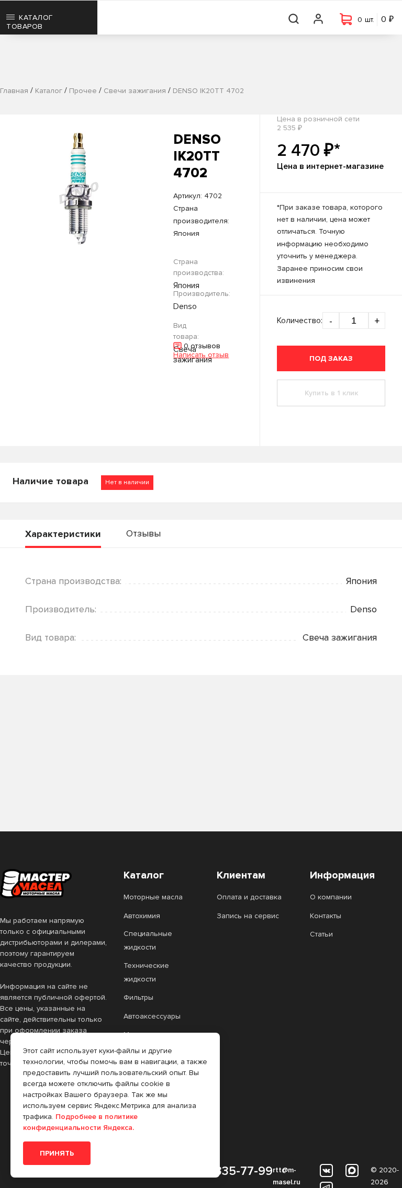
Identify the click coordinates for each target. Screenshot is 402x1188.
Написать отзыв (201, 354)
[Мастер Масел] (53, 883)
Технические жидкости (146, 972)
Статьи (321, 934)
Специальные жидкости (148, 940)
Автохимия (142, 915)
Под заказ (331, 358)
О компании (331, 897)
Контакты (325, 915)
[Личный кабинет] (318, 18)
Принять (57, 1153)
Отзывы (143, 533)
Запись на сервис (248, 915)
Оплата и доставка (249, 897)
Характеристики (63, 534)
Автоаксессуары (152, 1016)
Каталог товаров (29, 22)
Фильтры (138, 997)
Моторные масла (153, 897)
